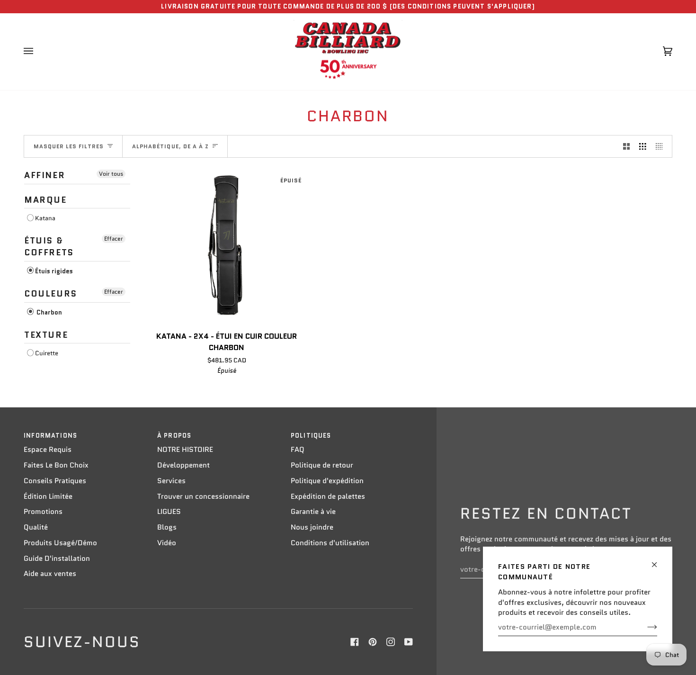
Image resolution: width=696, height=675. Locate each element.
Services (171, 481)
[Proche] (658, 561)
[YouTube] (408, 642)
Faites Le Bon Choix (56, 465)
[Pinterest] (372, 642)
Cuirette (46, 353)
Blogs (167, 527)
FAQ (297, 449)
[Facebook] (354, 642)
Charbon (48, 312)
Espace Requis (47, 449)
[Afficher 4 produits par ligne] (661, 146)
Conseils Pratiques (55, 481)
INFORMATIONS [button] (50, 435)
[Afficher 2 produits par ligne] (626, 146)
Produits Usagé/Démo (60, 543)
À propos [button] (174, 435)
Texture (46, 335)
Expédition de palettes (328, 496)
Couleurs (50, 294)
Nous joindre (312, 527)
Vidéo (166, 543)
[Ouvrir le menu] (38, 51)
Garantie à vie (313, 511)
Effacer (113, 238)
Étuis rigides (54, 271)
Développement (183, 465)
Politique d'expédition (327, 481)
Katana (45, 218)
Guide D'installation (57, 558)
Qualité (36, 527)
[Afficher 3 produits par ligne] (642, 146)
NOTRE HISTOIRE (185, 449)
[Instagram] (390, 642)
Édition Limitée (48, 496)
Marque (45, 200)
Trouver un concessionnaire (203, 496)
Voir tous (111, 174)
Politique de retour (322, 465)
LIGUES (169, 511)
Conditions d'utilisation (330, 543)
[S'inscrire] (644, 627)
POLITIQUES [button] (311, 435)
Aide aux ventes (50, 573)
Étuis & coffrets (49, 246)
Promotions (43, 511)
